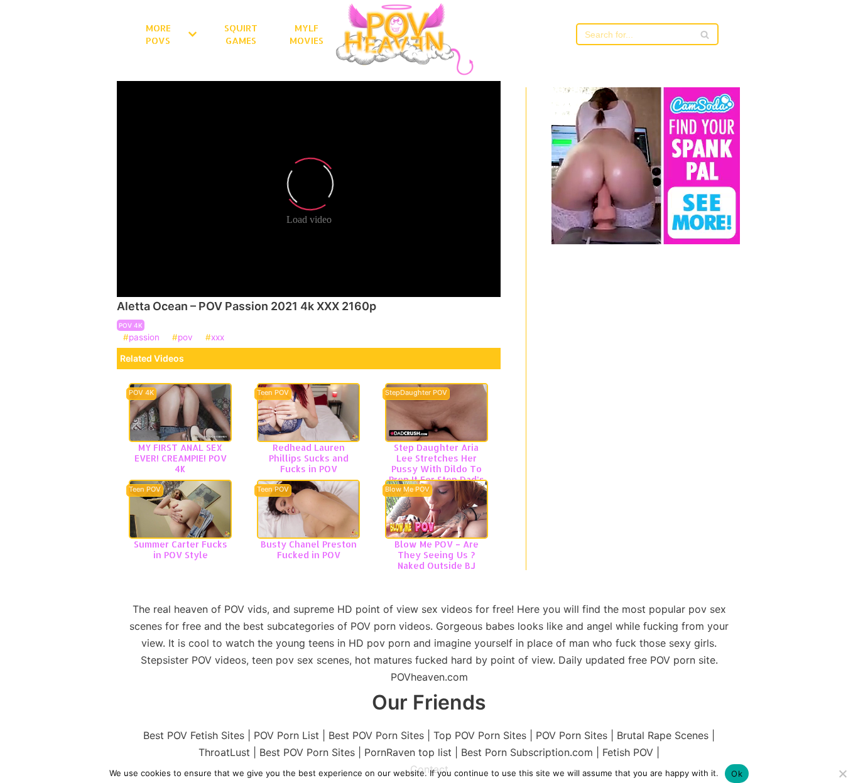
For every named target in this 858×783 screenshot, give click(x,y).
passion (144, 337)
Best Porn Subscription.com (527, 752)
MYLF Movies (306, 34)
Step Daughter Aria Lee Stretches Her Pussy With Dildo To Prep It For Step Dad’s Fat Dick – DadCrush (436, 468)
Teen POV (273, 393)
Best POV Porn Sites (376, 735)
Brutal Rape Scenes (663, 735)
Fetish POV (627, 752)
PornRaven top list (408, 752)
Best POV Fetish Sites (193, 735)
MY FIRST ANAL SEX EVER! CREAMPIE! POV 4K (180, 458)
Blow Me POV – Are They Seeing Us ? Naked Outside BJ (436, 555)
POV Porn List (286, 735)
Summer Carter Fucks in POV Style (180, 549)
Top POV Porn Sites (479, 735)
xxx (217, 337)
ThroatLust (224, 752)
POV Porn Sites (571, 735)
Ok (736, 774)
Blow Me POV (407, 490)
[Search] (704, 34)
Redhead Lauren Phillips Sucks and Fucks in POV (309, 458)
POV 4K (131, 325)
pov (185, 337)
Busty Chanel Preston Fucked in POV (309, 549)
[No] (842, 773)
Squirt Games (241, 34)
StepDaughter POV (416, 393)
